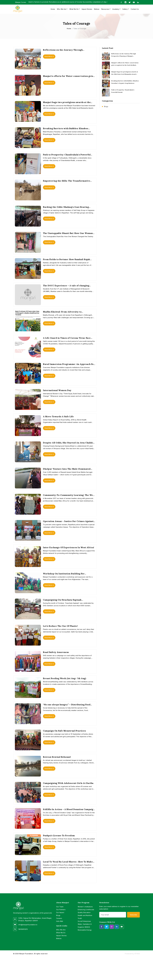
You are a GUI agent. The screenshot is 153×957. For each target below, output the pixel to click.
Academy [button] (115, 9)
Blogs (106, 106)
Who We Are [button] (61, 9)
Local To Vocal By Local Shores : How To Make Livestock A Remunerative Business (68, 861)
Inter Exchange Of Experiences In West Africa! (68, 547)
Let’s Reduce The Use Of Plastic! (60, 626)
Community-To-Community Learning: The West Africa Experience (69, 495)
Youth (80, 918)
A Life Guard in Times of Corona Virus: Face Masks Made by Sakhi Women (67, 338)
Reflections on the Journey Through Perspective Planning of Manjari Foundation (67, 50)
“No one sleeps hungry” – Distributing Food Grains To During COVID (66, 704)
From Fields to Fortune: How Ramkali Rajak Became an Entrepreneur (66, 259)
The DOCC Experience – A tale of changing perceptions (66, 285)
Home (53, 9)
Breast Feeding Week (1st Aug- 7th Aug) (64, 678)
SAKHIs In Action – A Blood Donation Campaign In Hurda (69, 809)
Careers (59, 918)
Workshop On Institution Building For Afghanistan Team (64, 573)
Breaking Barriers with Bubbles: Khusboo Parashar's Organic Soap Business (65, 128)
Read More (48, 56)
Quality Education (84, 912)
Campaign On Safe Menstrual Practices (64, 731)
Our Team (59, 907)
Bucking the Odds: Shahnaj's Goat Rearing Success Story (66, 207)
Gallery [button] (125, 9)
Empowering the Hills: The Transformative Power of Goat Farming (66, 181)
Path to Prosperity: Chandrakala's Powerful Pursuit (67, 154)
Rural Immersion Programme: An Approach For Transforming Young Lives (69, 364)
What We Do (60, 933)
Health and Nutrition (85, 915)
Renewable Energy (85, 930)
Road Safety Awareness (56, 652)
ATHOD (137, 954)
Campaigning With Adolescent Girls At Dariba (68, 783)
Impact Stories (87, 9)
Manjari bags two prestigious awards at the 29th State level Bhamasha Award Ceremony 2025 (67, 102)
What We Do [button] (74, 9)
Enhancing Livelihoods (86, 909)
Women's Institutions (85, 907)
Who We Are (60, 930)
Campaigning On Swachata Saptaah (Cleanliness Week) (62, 600)
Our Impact (60, 912)
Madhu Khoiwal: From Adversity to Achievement (62, 312)
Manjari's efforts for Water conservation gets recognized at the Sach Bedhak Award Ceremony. (68, 76)
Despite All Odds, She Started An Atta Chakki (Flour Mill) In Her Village (68, 442)
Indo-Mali (59, 921)
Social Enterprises (84, 921)
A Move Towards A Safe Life (58, 416)
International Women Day (57, 390)
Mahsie (96, 9)
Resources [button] (105, 9)
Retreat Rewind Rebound (57, 757)
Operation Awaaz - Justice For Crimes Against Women (68, 521)
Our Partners (60, 909)
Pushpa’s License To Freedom (59, 835)
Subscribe (133, 915)
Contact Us (135, 9)
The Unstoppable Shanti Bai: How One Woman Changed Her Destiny (68, 233)
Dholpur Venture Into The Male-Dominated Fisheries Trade (67, 469)
